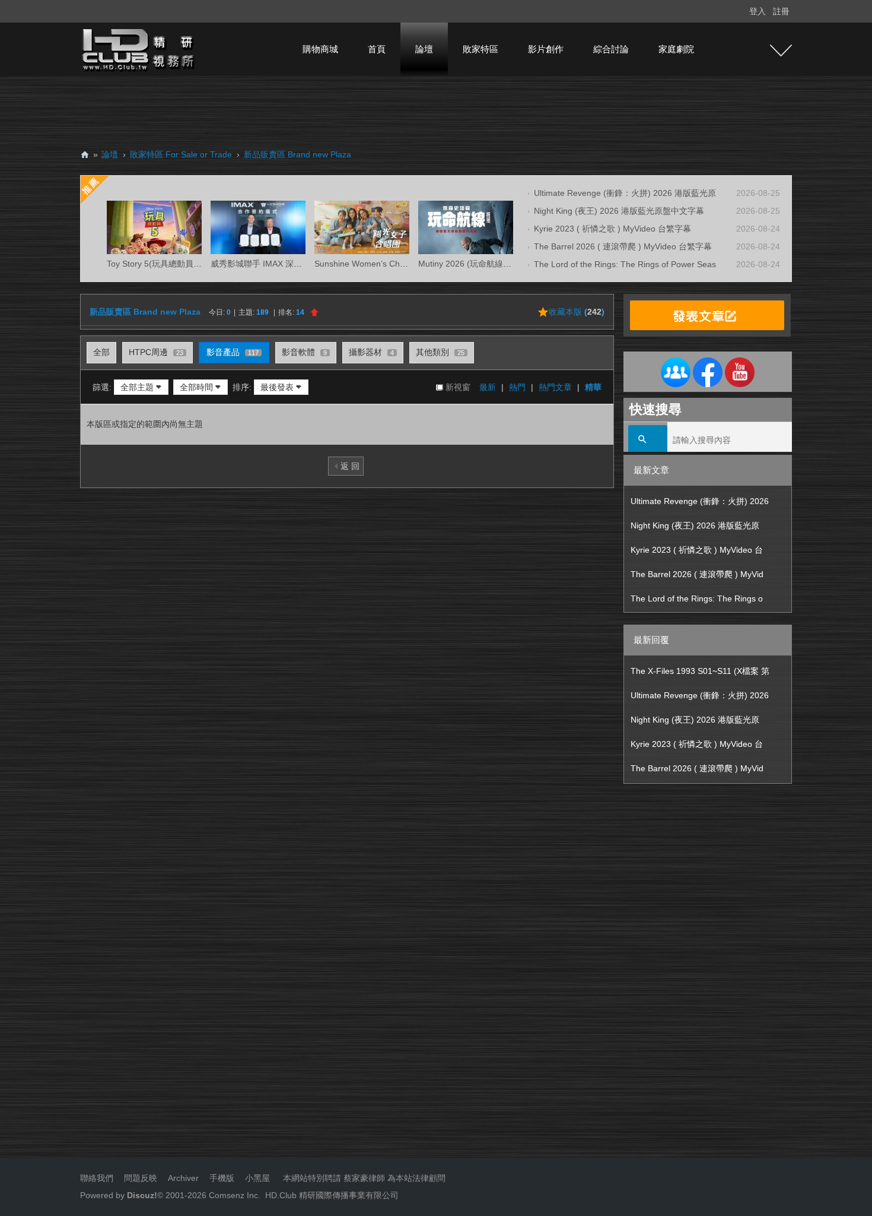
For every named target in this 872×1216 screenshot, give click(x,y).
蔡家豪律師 (364, 1178)
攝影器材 (371, 352)
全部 (101, 352)
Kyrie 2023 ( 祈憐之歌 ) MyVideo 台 (697, 550)
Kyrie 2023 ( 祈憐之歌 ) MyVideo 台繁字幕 (612, 228)
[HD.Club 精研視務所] (139, 48)
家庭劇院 (676, 49)
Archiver (183, 1178)
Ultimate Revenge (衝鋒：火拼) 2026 (700, 501)
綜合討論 (611, 49)
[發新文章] (707, 315)
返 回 (349, 466)
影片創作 (546, 49)
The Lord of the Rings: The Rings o (697, 598)
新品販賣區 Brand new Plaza (297, 154)
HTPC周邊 (156, 352)
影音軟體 (304, 352)
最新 (487, 387)
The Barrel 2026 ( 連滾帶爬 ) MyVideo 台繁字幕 (623, 246)
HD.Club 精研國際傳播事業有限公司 (332, 1195)
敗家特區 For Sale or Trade (181, 154)
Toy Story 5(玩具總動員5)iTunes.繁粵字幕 (184, 263)
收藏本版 (576, 311)
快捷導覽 (781, 50)
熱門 (517, 387)
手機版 (221, 1178)
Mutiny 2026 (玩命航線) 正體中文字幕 (488, 263)
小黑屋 (257, 1178)
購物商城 (320, 49)
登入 (757, 11)
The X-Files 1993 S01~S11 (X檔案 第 (700, 671)
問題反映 (139, 1178)
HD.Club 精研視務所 (85, 154)
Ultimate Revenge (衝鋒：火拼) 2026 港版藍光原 (625, 193)
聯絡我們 (96, 1178)
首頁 (377, 49)
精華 (593, 387)
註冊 (781, 11)
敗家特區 (480, 49)
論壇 (424, 49)
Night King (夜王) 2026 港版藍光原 (695, 525)
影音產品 (232, 352)
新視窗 (457, 387)
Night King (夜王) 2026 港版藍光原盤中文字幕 (619, 211)
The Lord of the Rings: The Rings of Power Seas (625, 264)
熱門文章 (555, 387)
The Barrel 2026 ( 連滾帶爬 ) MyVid (697, 574)
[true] (647, 440)
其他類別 (440, 352)
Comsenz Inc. (233, 1195)
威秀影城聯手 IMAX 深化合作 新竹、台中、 (291, 263)
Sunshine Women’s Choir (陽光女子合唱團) (395, 263)
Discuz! (142, 1195)
